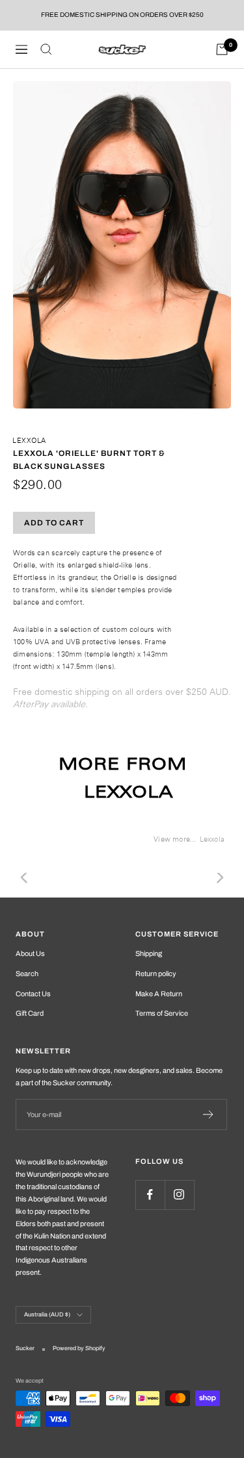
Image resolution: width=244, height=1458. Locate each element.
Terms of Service (161, 1013)
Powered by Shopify (79, 1348)
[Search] (46, 49)
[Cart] (221, 49)
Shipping (148, 953)
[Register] (208, 1114)
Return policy (155, 973)
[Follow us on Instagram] (179, 1194)
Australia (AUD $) (47, 1314)
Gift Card (30, 1013)
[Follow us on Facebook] (150, 1194)
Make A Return (158, 994)
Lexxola (29, 440)
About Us (30, 953)
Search (27, 973)
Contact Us (33, 994)
